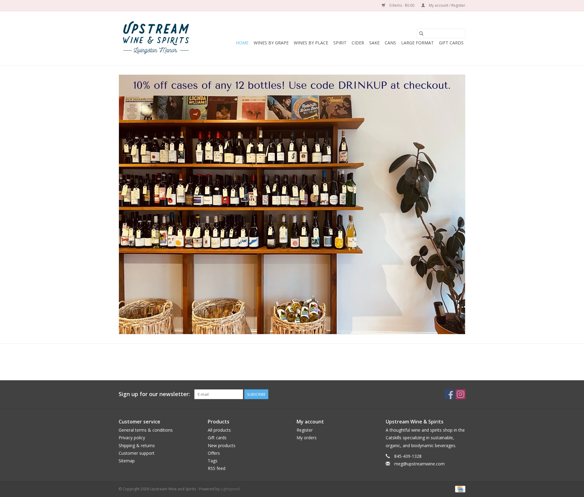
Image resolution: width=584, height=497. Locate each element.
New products (221, 445)
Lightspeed (230, 489)
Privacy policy (132, 437)
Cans (390, 43)
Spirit (339, 43)
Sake (374, 43)
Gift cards (451, 43)
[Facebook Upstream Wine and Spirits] (449, 394)
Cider (358, 43)
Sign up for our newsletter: (154, 394)
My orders (307, 437)
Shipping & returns (137, 445)
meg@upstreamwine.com (419, 464)
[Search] (421, 33)
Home (242, 43)
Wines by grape (271, 43)
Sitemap (127, 461)
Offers (214, 453)
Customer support (137, 453)
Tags (212, 461)
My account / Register (446, 5)
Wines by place (311, 43)
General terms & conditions (146, 430)
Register (305, 430)
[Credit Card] (459, 488)
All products (219, 430)
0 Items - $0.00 (401, 5)
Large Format (417, 43)
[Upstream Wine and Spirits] (156, 38)
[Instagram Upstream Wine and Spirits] (460, 394)
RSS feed (216, 468)
